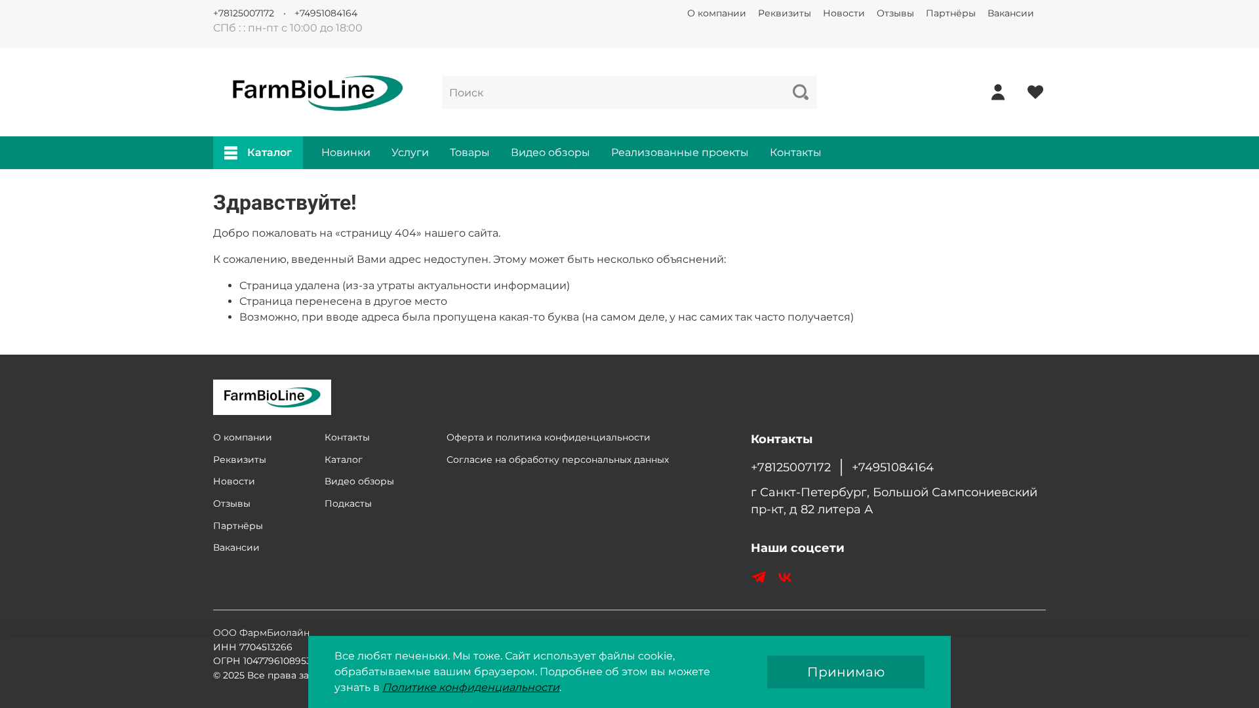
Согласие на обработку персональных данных (558, 459)
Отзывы (895, 13)
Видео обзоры (550, 152)
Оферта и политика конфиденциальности (548, 437)
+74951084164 (325, 13)
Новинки (345, 152)
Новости (844, 13)
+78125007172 (243, 13)
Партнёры (951, 13)
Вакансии (1011, 13)
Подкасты (348, 503)
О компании (716, 13)
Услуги (410, 152)
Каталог (269, 152)
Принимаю (846, 672)
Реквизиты (784, 13)
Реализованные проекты (680, 152)
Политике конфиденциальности (470, 687)
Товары (470, 152)
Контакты (796, 152)
